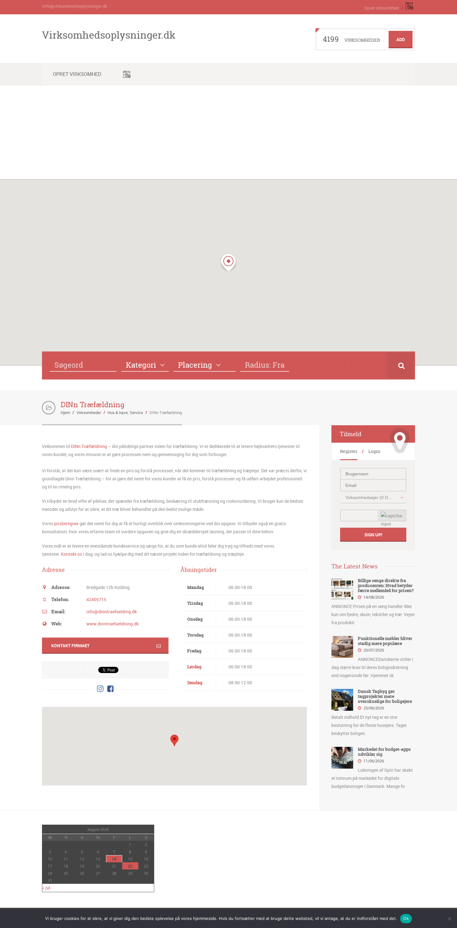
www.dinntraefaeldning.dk (112, 624)
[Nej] (449, 919)
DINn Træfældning (89, 446)
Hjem (65, 412)
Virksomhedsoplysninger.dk (108, 35)
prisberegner (66, 523)
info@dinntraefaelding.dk (111, 612)
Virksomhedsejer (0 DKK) (369, 497)
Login (374, 451)
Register (349, 451)
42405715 (96, 599)
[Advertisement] (228, 132)
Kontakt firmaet (70, 645)
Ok (406, 918)
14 (114, 858)
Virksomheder (88, 412)
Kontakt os (71, 554)
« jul (46, 888)
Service (136, 412)
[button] (228, 262)
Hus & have (118, 412)
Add (400, 39)
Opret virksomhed (381, 8)
